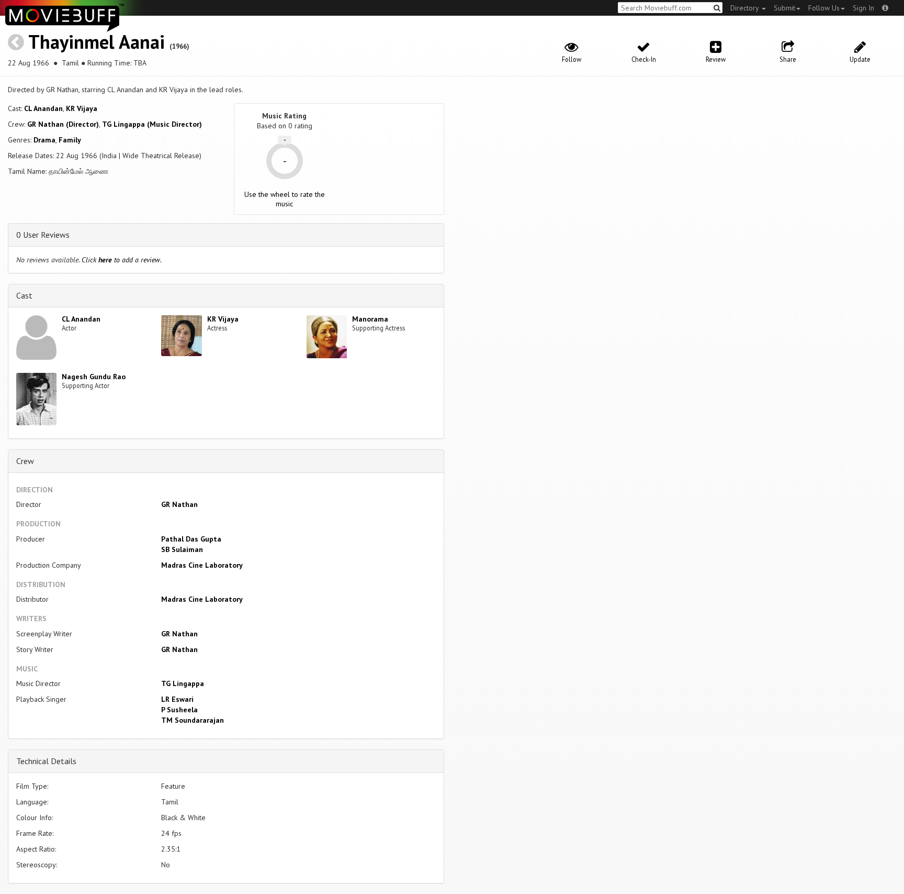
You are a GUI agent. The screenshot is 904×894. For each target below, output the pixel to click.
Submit (784, 8)
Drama (44, 140)
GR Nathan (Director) (63, 124)
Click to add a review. (122, 259)
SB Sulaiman (182, 549)
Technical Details (46, 761)
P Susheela (179, 709)
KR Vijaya (81, 108)
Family (70, 140)
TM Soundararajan (192, 720)
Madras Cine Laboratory (202, 565)
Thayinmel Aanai (96, 41)
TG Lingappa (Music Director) (152, 124)
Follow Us (824, 8)
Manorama (370, 319)
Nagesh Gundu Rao (94, 376)
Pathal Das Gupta (191, 539)
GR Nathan (179, 504)
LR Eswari (177, 699)
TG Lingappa (182, 683)
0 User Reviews (43, 234)
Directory (745, 8)
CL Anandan (43, 108)
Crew (25, 461)
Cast (24, 295)
